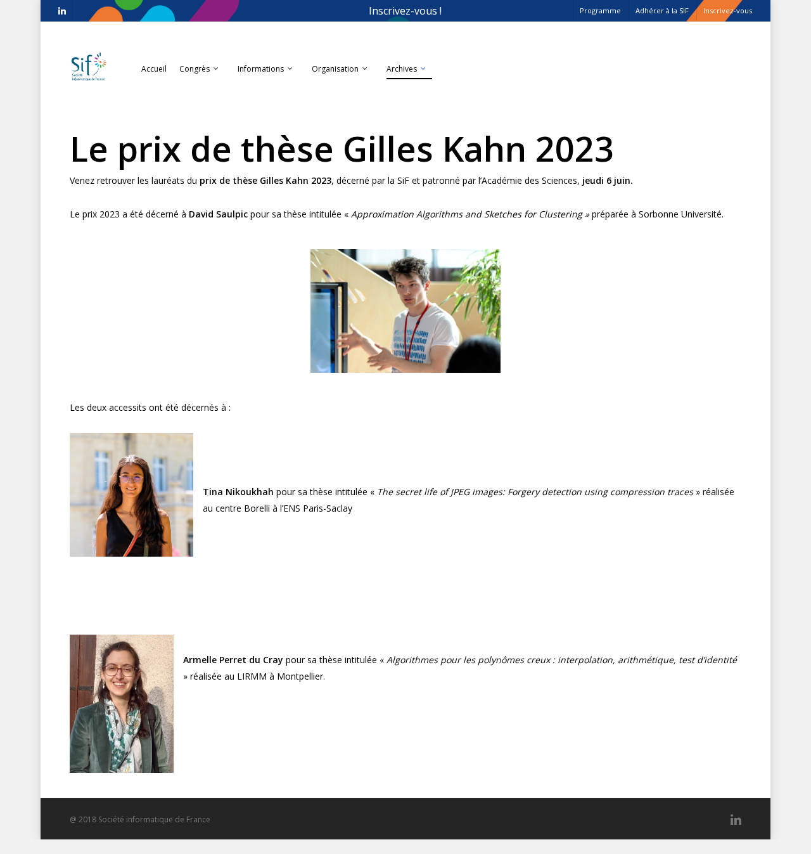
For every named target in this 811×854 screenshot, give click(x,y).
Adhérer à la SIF (662, 10)
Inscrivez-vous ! (405, 11)
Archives (401, 68)
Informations (261, 68)
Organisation (335, 68)
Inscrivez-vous (727, 10)
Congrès (194, 68)
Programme (600, 10)
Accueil (154, 68)
